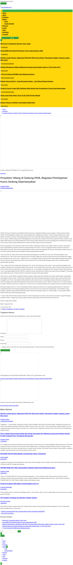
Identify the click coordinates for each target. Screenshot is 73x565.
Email (2, 340)
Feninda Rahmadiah (6, 487)
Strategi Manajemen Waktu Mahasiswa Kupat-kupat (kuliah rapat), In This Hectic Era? (30, 67)
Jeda (4, 30)
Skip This (3, 3)
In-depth (5, 34)
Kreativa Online (4, 186)
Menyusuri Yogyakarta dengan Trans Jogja (15, 44)
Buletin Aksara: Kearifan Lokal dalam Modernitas (17, 102)
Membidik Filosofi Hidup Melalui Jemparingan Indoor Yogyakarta (23, 454)
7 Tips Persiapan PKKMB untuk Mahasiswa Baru (17, 74)
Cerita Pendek (9, 24)
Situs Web (3, 343)
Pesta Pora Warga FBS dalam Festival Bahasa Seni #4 (19, 483)
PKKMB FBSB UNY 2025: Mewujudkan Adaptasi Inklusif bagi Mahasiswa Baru (27, 468)
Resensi (5, 26)
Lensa (4, 28)
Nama (2, 336)
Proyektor (16, 309)
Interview (5, 32)
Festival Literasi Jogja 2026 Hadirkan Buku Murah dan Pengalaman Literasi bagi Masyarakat (33, 88)
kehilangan (10, 309)
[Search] (12, 38)
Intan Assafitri (4, 457)
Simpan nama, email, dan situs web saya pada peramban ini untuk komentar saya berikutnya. (28, 347)
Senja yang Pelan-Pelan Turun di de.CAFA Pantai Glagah (20, 95)
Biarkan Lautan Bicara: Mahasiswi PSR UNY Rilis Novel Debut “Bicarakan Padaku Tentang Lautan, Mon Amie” (33, 524)
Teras (4, 13)
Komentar (3, 333)
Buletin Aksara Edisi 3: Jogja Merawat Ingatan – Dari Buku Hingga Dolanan (26, 81)
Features (5, 17)
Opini (4, 15)
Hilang (4, 309)
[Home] (37, 11)
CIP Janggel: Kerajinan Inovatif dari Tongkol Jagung (18, 498)
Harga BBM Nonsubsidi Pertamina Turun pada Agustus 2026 (21, 51)
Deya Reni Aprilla (5, 501)
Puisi (6, 21)
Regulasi (22, 309)
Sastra (4, 19)
